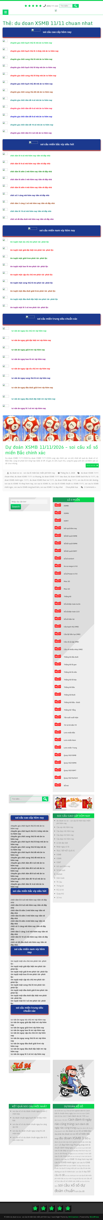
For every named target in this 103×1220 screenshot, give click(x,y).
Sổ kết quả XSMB (70, 536)
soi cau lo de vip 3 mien (78, 1156)
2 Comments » (90, 487)
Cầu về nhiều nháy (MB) (73, 649)
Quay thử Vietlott (71, 778)
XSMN (66, 513)
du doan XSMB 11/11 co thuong (28, 476)
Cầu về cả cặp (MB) (71, 641)
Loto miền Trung (70, 747)
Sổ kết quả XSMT (70, 551)
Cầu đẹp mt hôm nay (65, 835)
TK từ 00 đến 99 (70, 725)
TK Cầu (59, 882)
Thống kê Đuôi (69, 694)
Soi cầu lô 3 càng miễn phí (68, 1168)
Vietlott (59, 874)
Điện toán (60, 878)
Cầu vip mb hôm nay (65, 827)
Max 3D (67, 581)
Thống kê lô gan (70, 664)
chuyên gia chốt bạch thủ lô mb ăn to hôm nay (31, 43)
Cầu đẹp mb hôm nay (65, 831)
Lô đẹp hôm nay (66, 1144)
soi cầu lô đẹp (81, 1171)
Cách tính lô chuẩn (79, 1113)
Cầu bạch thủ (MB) (71, 626)
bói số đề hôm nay (60, 1111)
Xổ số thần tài (69, 619)
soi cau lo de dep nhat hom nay (77, 1151)
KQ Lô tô (60, 889)
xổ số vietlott (69, 558)
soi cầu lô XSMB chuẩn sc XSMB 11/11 (68, 483)
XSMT (66, 520)
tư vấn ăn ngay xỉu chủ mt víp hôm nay (28, 331)
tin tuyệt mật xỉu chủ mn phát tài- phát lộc (29, 242)
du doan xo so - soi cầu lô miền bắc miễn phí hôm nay (32, 473)
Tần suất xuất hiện (71, 717)
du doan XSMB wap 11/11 (66, 480)
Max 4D (67, 589)
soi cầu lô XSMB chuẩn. (67, 1172)
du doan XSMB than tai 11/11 (42, 480)
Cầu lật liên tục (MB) (72, 634)
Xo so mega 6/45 (71, 566)
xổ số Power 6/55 (71, 573)
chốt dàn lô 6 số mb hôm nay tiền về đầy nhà (30, 155)
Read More (91, 465)
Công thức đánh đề (82, 1128)
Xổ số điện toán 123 (72, 611)
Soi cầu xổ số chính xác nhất (68, 1181)
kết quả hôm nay (70, 528)
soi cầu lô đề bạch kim (72, 1175)
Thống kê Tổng (70, 710)
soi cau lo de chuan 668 (80, 1148)
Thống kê (67, 596)
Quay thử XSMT (70, 770)
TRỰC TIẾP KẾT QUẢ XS (66, 850)
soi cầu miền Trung (70, 1178)
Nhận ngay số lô (63, 847)
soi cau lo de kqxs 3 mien (80, 1153)
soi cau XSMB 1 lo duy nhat (51, 487)
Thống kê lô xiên (70, 672)
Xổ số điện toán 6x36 (72, 604)
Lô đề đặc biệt (62, 843)
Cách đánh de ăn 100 (76, 1116)
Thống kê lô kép (70, 679)
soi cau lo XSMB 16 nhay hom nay (19, 483)
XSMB (66, 505)
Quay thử (60, 893)
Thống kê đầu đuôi (71, 657)
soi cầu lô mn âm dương (88, 480)
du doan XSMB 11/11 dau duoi (54, 476)
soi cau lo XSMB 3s (42, 483)
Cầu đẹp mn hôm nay (65, 839)
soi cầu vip (79, 1178)
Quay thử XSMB (70, 755)
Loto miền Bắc (69, 732)
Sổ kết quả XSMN (70, 543)
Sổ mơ (66, 785)
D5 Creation (73, 1217)
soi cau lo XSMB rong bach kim (26, 487)
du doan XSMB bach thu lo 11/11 (81, 476)
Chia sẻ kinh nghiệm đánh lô (75, 1111)
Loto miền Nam (70, 740)
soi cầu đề (80, 1191)
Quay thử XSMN (70, 762)
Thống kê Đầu (69, 687)
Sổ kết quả (61, 870)
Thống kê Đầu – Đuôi (72, 702)
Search (16, 506)
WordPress (94, 1217)
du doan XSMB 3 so (73, 1138)
